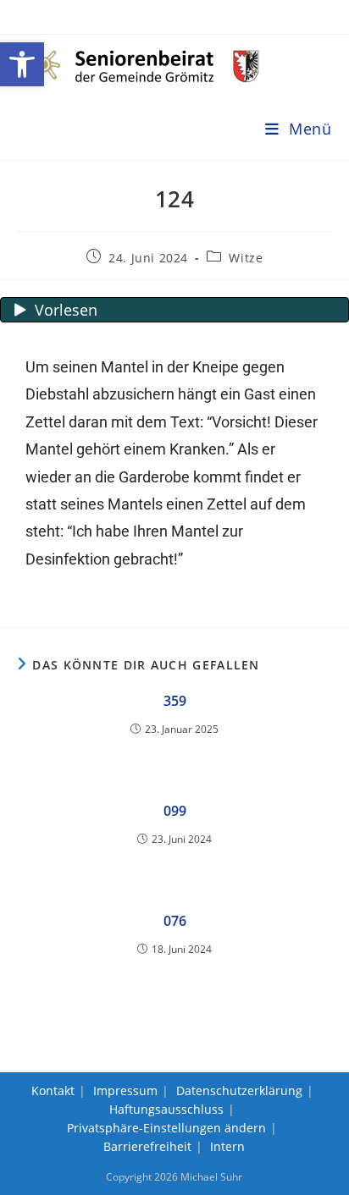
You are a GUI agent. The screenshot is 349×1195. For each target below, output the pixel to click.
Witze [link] (246, 258)
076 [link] (174, 920)
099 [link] (174, 810)
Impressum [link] (125, 1090)
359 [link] (174, 700)
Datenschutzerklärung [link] (239, 1090)
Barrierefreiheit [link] (147, 1146)
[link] (22, 64)
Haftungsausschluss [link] (166, 1109)
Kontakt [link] (53, 1090)
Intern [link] (227, 1146)
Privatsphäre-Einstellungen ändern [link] (166, 1128)
